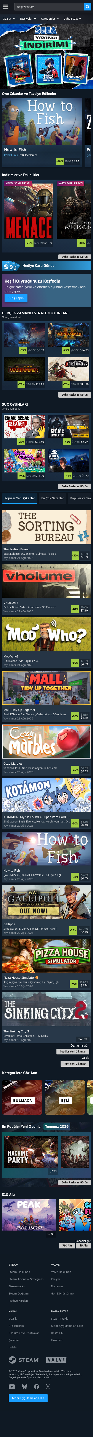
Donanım (57, 1286)
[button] (9, 19)
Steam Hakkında (19, 1272)
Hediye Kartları (18, 1300)
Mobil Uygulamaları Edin (28, 1398)
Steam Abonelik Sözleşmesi (26, 1279)
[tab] (19, 498)
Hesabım (57, 1340)
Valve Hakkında (61, 1272)
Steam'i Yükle (59, 1318)
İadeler (13, 1347)
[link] (42, 161)
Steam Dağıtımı (19, 1293)
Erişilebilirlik (16, 1325)
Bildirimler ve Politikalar (24, 1333)
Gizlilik (13, 1318)
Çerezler (14, 1340)
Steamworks (17, 1286)
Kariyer (55, 1279)
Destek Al (57, 1333)
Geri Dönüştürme (62, 1293)
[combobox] (49, 6)
